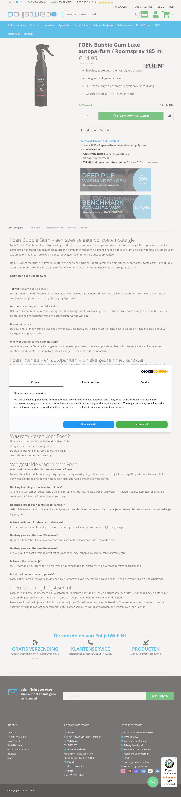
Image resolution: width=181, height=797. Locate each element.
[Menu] (175, 759)
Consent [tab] (36, 382)
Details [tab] (145, 382)
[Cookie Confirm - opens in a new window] (154, 371)
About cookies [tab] (90, 382)
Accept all (142, 424)
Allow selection (89, 424)
